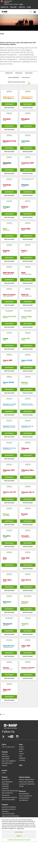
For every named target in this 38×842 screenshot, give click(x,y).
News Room (5, 756)
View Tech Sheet (9, 107)
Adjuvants (5, 788)
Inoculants (5, 779)
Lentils (21, 753)
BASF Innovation (7, 763)
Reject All (19, 836)
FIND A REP (13, 7)
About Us (5, 754)
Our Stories (5, 758)
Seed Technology (7, 793)
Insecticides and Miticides (10, 790)
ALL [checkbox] (29, 82)
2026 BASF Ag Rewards (9, 807)
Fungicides (5, 786)
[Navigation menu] (34, 12)
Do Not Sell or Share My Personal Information (19, 839)
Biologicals (6, 795)
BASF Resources (24, 793)
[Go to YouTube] (10, 736)
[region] (19, 829)
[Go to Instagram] (17, 736)
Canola (21, 747)
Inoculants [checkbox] (29, 73)
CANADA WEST (8, 1)
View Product (9, 104)
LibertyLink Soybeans (26, 782)
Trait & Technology (25, 796)
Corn (20, 751)
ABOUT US (22, 7)
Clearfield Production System (27, 785)
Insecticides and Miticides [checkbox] (16, 82)
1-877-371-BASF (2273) (8, 747)
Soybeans (22, 758)
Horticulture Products (9, 797)
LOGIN (29, 7)
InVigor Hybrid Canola (26, 779)
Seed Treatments (7, 782)
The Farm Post (23, 800)
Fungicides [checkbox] (18, 73)
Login (3, 773)
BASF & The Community (9, 761)
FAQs (20, 765)
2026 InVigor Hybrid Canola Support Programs (10, 815)
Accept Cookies (19, 832)
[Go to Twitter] (3, 736)
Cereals (21, 749)
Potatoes (22, 760)
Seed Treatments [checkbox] (13, 77)
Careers (4, 765)
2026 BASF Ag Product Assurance (9, 810)
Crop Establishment (8, 799)
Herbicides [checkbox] (9, 73)
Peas (20, 756)
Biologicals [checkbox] (26, 77)
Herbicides (5, 784)
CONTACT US (4, 7)
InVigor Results (24, 798)
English (6, 2)
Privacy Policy (20, 828)
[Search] (31, 12)
